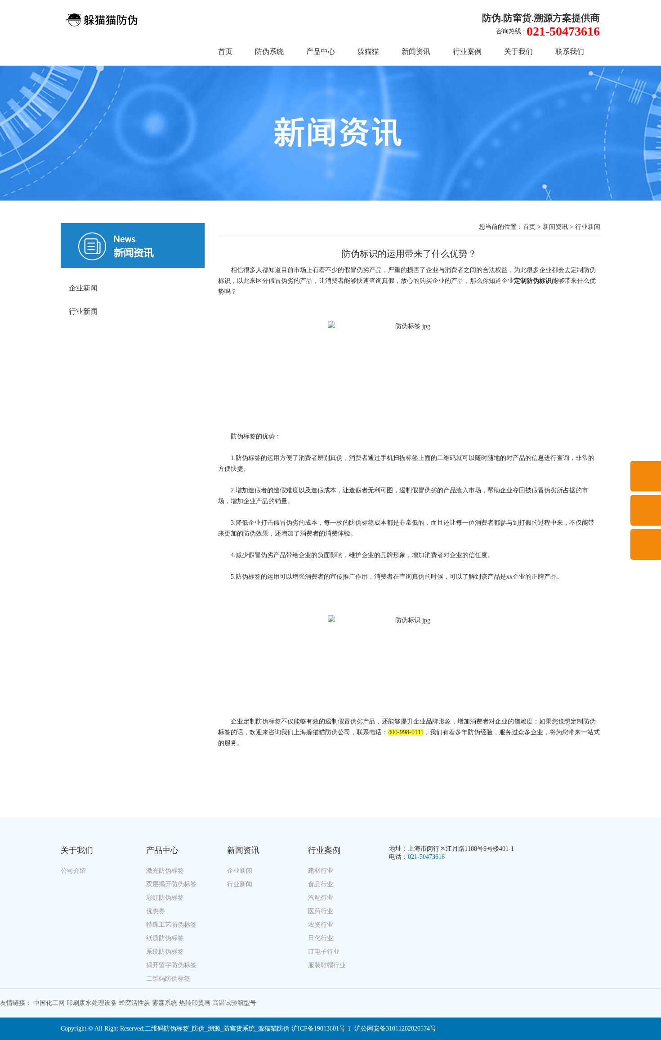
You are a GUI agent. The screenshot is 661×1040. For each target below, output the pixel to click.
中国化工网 (49, 1003)
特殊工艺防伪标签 (171, 924)
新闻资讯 (416, 51)
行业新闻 (83, 311)
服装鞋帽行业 (327, 965)
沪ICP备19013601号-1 (321, 1028)
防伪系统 (269, 51)
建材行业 (320, 870)
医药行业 (320, 911)
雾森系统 (164, 1003)
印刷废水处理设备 (92, 1003)
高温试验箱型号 (234, 1003)
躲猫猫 (368, 51)
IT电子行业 (323, 951)
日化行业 (320, 938)
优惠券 (155, 911)
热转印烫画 (194, 1003)
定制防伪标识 (533, 280)
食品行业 (320, 884)
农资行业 (320, 924)
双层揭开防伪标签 (171, 884)
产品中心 (320, 51)
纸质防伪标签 (165, 938)
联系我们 (569, 51)
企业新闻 (83, 288)
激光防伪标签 (165, 870)
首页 (225, 51)
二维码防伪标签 (168, 978)
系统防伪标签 (165, 951)
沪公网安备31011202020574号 (395, 1028)
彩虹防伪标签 (165, 897)
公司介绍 (73, 870)
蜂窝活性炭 (134, 1003)
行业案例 (467, 51)
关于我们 (518, 51)
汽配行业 (320, 897)
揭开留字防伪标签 (171, 965)
